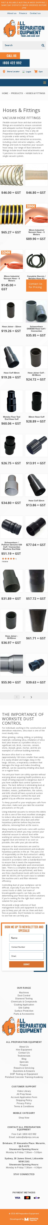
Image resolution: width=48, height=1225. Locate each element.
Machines (24, 992)
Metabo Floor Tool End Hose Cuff (11, 418)
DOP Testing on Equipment (24, 1074)
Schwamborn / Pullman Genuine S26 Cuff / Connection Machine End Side (11, 545)
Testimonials (24, 1056)
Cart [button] (39, 71)
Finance (23, 14)
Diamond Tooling (24, 998)
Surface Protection (24, 1011)
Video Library (24, 1091)
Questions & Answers (24, 1071)
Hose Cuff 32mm (36, 500)
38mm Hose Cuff (36, 417)
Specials (24, 1062)
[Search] (43, 45)
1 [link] (16, 697)
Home (5, 93)
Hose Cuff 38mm (12, 373)
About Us (24, 1047)
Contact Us (24, 1053)
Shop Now (24, 1118)
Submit (26, 964)
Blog (24, 1059)
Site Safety (24, 1008)
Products (17, 93)
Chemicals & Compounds (24, 1002)
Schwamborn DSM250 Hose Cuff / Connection (36, 328)
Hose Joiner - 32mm (11, 326)
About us (11, 14)
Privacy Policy (24, 1103)
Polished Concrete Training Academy (24, 1077)
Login (28, 71)
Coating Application (24, 1005)
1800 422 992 (29, 1134)
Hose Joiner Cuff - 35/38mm (36, 374)
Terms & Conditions (24, 1106)
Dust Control (24, 995)
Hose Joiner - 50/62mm (11, 637)
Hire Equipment (24, 1050)
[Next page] (31, 697)
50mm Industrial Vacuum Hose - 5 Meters (12, 278)
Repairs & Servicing (24, 1068)
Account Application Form (24, 1097)
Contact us (35, 14)
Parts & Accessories (24, 1014)
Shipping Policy (24, 1100)
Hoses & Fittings (35, 93)
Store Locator (13, 71)
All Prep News (24, 1094)
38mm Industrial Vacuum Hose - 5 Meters (36, 232)
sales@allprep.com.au (27, 1137)
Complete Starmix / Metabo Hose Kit (36, 277)
